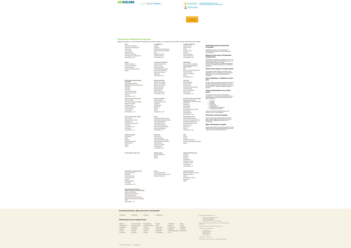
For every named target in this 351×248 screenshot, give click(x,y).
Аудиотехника (187, 111)
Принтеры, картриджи (130, 92)
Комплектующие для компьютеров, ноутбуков (134, 85)
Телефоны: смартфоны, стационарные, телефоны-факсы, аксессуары (192, 101)
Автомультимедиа (129, 180)
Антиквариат (128, 136)
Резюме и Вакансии (130, 64)
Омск (182, 223)
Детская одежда (129, 108)
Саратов (134, 229)
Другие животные (187, 54)
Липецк (146, 232)
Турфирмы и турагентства (131, 123)
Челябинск (171, 223)
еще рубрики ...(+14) (130, 96)
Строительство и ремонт (160, 62)
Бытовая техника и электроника (192, 98)
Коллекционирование (130, 141)
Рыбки (185, 49)
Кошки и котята (187, 47)
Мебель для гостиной (159, 82)
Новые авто (128, 49)
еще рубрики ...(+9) (159, 57)
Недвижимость (158, 44)
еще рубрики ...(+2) (159, 129)
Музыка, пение (128, 143)
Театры (185, 128)
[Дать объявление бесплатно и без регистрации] (192, 19)
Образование (186, 62)
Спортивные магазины (160, 121)
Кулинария (186, 179)
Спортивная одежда (159, 123)
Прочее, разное (158, 152)
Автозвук (127, 179)
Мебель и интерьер (159, 80)
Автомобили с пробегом (131, 45)
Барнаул (134, 232)
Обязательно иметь (130, 172)
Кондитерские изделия (189, 177)
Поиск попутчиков (158, 138)
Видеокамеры (186, 106)
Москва (122, 223)
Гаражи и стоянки (158, 55)
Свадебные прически (130, 106)
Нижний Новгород (149, 225)
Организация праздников (189, 118)
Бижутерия (157, 106)
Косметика (157, 103)
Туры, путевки (128, 118)
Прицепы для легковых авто (132, 47)
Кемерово (171, 229)
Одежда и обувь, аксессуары (133, 98)
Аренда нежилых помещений (161, 50)
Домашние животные (189, 44)
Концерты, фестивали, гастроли (191, 120)
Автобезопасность (129, 176)
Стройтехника (187, 164)
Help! (184, 134)
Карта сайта (136, 244)
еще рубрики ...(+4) (159, 75)
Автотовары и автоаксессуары (133, 171)
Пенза (146, 230)
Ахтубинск (122, 215)
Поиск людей (157, 136)
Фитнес (156, 110)
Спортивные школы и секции (161, 118)
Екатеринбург (123, 225)
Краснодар (159, 229)
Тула (170, 232)
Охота (126, 146)
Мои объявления (192, 3)
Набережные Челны (174, 230)
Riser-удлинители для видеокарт (133, 197)
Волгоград (134, 227)
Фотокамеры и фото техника (190, 109)
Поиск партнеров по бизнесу (161, 141)
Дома (155, 52)
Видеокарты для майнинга (132, 193)
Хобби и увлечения (130, 134)
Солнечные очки (129, 105)
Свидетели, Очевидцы (189, 139)
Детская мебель (187, 83)
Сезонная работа (129, 67)
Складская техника (188, 162)
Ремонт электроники (159, 176)
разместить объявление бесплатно (124, 4)
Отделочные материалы (160, 70)
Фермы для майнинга (130, 192)
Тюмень (122, 229)
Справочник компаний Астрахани (208, 3)
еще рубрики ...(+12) (159, 93)
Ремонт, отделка (158, 65)
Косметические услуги (159, 101)
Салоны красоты (158, 100)
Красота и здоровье (159, 98)
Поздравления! (158, 146)
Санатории (128, 124)
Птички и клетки (187, 50)
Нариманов (159, 215)
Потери (185, 136)
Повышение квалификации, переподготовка (190, 66)
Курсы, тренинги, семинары (190, 64)
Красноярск (159, 227)
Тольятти (183, 229)
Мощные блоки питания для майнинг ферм (134, 199)
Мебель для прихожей (160, 83)
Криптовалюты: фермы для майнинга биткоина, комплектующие (135, 189)
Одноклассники (158, 143)
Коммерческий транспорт (190, 152)
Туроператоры (128, 121)
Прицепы (185, 157)
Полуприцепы (187, 159)
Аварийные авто (129, 52)
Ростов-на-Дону (136, 225)
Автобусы (185, 154)
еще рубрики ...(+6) (188, 93)
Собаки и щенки (187, 45)
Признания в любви (159, 144)
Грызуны (185, 52)
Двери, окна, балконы (159, 72)
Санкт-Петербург (136, 223)
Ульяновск (159, 230)
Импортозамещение (159, 154)
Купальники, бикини (130, 103)
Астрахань (156, 3)
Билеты (156, 156)
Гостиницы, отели (129, 126)
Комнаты (156, 45)
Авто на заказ (128, 50)
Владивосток (159, 232)
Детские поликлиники (188, 90)
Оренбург (146, 229)
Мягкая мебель (158, 90)
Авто (126, 44)
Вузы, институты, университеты (191, 70)
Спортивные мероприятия (190, 121)
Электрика (157, 73)
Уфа (157, 225)
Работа (127, 62)
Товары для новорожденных (190, 87)
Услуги (156, 171)
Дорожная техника (188, 161)
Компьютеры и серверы (131, 83)
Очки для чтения (129, 100)
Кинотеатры (186, 126)
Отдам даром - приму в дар (132, 152)
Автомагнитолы (187, 112)
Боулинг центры (187, 124)
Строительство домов (159, 64)
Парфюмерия (157, 105)
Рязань (122, 230)
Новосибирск (147, 223)
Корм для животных (188, 55)
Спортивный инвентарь (160, 124)
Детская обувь (187, 85)
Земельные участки (159, 54)
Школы (185, 75)
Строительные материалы (161, 68)
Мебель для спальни (159, 85)
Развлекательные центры (190, 123)
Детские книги (186, 92)
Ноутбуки (127, 89)
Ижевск (134, 230)
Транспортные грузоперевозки (133, 55)
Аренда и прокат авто (130, 54)
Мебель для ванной (159, 92)
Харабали (134, 215)
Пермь (182, 225)
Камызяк (146, 215)
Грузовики (185, 156)
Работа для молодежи (130, 65)
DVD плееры (186, 107)
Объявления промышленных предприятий (211, 4)
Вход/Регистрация (193, 7)
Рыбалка (127, 139)
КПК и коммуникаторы (130, 91)
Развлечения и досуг (189, 116)
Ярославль (183, 230)
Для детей (186, 80)
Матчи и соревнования (160, 128)
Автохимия (127, 174)
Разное (127, 70)
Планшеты (127, 87)
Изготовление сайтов (159, 172)
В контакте (157, 134)
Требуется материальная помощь (192, 141)
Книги (126, 138)
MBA (184, 68)
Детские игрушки (187, 82)
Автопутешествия (129, 177)
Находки (185, 138)
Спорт (155, 116)
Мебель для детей (159, 87)
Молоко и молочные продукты (191, 172)
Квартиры (156, 47)
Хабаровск (122, 227)
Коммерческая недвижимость (161, 49)
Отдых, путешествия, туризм (132, 116)
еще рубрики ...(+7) (188, 76)
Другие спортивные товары (161, 126)
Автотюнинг (128, 182)
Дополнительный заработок (132, 68)
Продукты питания (188, 171)
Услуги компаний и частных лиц (162, 174)
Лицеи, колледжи (187, 71)
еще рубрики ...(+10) (188, 57)
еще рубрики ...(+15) (188, 129)
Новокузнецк (172, 227)
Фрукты (185, 176)
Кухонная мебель (158, 88)
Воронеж (183, 227)
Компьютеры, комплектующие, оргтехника (133, 81)
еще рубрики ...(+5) (130, 129)
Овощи (185, 180)
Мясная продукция (188, 174)
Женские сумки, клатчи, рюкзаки (133, 101)
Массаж (156, 108)
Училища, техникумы (188, 73)
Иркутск (146, 227)
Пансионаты (128, 128)
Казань (158, 223)
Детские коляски (187, 88)
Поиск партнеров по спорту (161, 139)
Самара (171, 225)
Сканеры (127, 94)
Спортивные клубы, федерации (162, 120)
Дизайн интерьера (159, 67)
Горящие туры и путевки (131, 120)
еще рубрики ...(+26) (130, 57)
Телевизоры (186, 104)
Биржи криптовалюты (130, 195)
